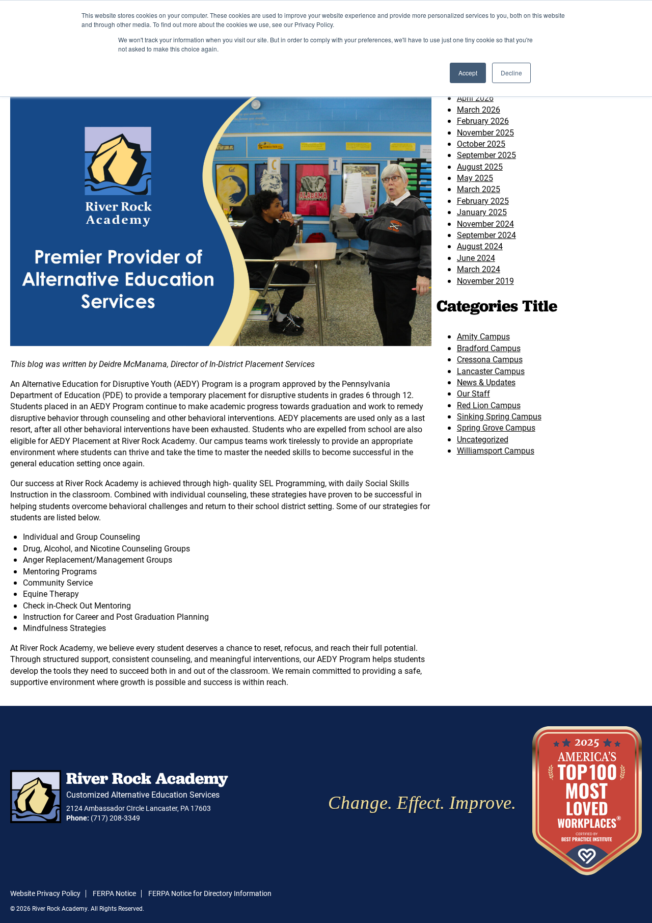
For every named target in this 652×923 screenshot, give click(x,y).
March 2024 (478, 268)
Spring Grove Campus (496, 427)
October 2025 (481, 143)
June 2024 (476, 257)
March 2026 (478, 109)
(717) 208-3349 (115, 818)
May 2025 (475, 177)
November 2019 (485, 280)
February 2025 (483, 200)
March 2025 (478, 188)
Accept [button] (467, 72)
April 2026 (475, 97)
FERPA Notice (114, 893)
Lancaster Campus (491, 370)
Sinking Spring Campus (499, 416)
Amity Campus (483, 336)
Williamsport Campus (495, 450)
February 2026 (483, 120)
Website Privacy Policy (45, 893)
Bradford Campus (489, 347)
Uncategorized (482, 439)
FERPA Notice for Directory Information (209, 893)
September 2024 (486, 234)
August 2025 (480, 166)
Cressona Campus (490, 359)
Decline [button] (511, 72)
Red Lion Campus (489, 405)
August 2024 (480, 246)
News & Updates (486, 382)
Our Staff (473, 393)
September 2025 (486, 154)
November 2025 (485, 132)
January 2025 (482, 211)
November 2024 (485, 223)
